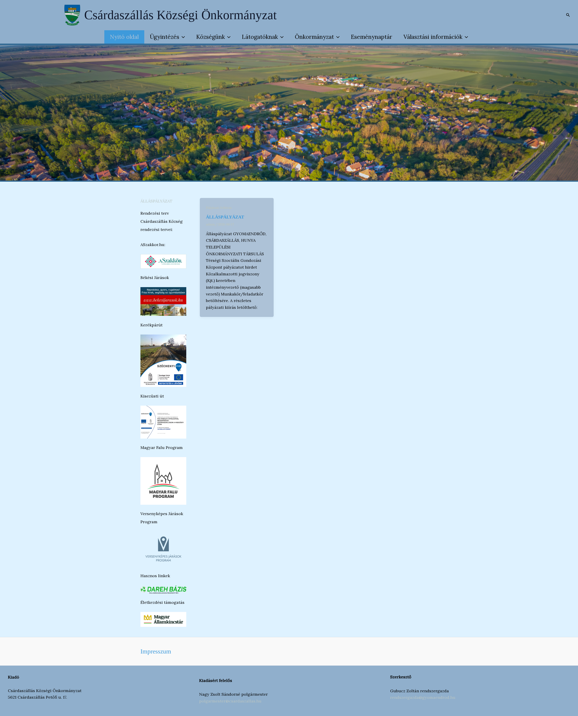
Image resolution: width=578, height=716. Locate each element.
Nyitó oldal (124, 36)
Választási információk (432, 36)
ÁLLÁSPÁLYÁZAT (156, 201)
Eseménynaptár (371, 36)
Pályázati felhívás (219, 208)
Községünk (210, 36)
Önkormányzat (314, 36)
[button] (568, 15)
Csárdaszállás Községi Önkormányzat (180, 15)
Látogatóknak (260, 36)
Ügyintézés (164, 36)
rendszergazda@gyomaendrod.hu (422, 697)
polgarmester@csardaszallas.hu (230, 701)
